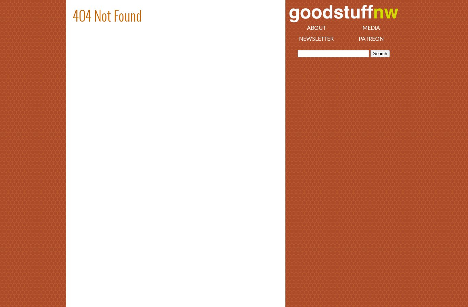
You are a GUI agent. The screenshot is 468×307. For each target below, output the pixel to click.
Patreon (371, 39)
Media (371, 28)
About (316, 28)
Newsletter (316, 39)
